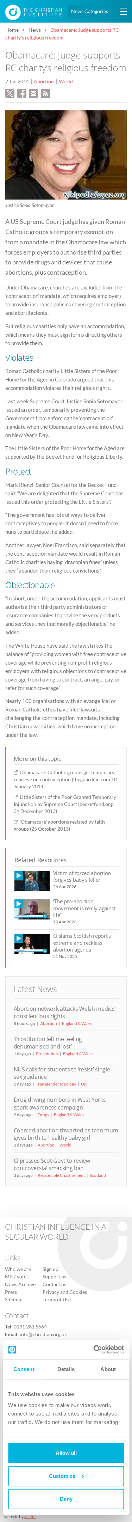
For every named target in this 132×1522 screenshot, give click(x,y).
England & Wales (77, 1023)
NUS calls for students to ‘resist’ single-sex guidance (63, 1073)
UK (84, 1084)
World (66, 81)
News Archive (20, 1284)
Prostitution (47, 1053)
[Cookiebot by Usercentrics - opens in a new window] (94, 1349)
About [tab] (108, 1369)
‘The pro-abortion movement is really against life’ (84, 908)
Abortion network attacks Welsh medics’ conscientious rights (65, 1012)
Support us (54, 1276)
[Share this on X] (9, 92)
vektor (30, 1516)
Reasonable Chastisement (61, 1175)
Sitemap (14, 1299)
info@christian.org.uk (43, 1334)
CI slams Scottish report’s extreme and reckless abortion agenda (82, 942)
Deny (66, 1499)
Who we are (18, 1269)
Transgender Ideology (56, 1084)
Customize (62, 1476)
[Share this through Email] (33, 92)
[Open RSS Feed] (45, 92)
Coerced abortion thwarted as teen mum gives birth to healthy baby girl (66, 1134)
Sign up (50, 1269)
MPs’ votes (17, 1276)
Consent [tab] (23, 1369)
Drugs (43, 1114)
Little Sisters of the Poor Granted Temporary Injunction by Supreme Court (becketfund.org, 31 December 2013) (65, 804)
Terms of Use (57, 1299)
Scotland (98, 1175)
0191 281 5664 (30, 1327)
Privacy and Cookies (65, 1292)
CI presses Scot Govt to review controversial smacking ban (52, 1164)
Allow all (66, 1453)
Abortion (44, 81)
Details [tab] (66, 1369)
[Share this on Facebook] (21, 92)
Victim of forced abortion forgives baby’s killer (82, 876)
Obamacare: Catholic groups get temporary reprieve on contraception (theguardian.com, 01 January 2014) (66, 779)
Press (11, 1292)
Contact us (54, 1284)
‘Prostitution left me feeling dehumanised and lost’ (48, 1042)
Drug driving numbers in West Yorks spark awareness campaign (60, 1103)
